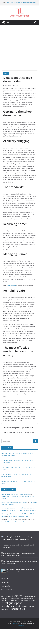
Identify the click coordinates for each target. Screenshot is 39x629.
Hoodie (33, 600)
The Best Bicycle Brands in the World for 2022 (19, 432)
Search (35, 441)
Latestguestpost (11, 285)
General (6, 73)
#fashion (4, 596)
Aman (16, 85)
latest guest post (11, 603)
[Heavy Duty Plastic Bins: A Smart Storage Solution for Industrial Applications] (3, 538)
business (17, 595)
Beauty (9, 596)
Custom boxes (5, 598)
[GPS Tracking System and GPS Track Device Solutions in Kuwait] (3, 571)
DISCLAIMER (5, 582)
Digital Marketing (15, 598)
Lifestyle (24, 607)
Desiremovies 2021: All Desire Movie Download (15, 494)
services (31, 606)
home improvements (22, 600)
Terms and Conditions (8, 590)
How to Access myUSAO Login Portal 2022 (18, 428)
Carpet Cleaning (27, 596)
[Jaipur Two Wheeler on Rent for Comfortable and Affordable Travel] (3, 562)
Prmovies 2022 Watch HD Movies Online (13, 522)
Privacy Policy (5, 586)
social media (4, 609)
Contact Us (4, 578)
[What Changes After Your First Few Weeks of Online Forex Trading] (3, 554)
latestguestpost (10, 606)
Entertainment (30, 598)
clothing (33, 596)
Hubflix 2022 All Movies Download (18, 516)
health (12, 600)
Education (23, 598)
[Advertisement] (19, 50)
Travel (22, 609)
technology (14, 609)
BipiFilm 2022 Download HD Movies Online (14, 502)
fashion (4, 600)
